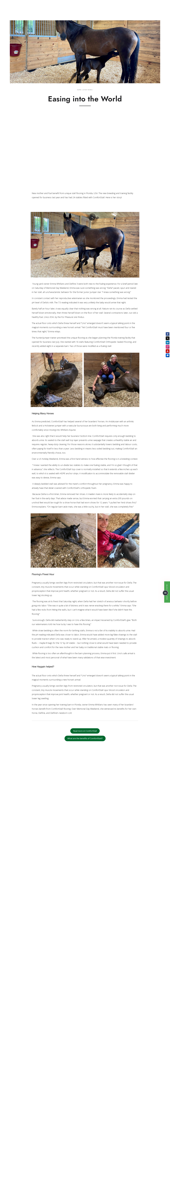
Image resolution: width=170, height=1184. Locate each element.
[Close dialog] (127, 564)
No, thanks (81, 618)
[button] (165, 593)
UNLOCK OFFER (86, 607)
